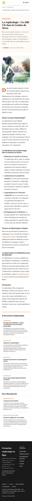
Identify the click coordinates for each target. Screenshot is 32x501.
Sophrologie (10, 7)
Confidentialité (5, 486)
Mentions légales (20, 484)
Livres (21, 466)
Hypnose (21, 461)
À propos (4, 484)
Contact (11, 484)
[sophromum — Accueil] (4, 2)
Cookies (14, 486)
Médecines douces (24, 454)
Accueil (4, 7)
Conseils (21, 463)
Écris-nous (9, 473)
